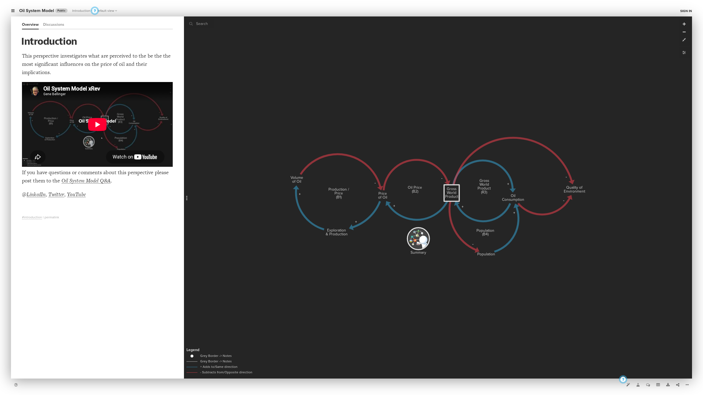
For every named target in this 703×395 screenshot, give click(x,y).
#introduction (32, 217)
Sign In (686, 11)
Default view (105, 11)
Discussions (53, 24)
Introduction (81, 11)
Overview (30, 24)
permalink (51, 217)
